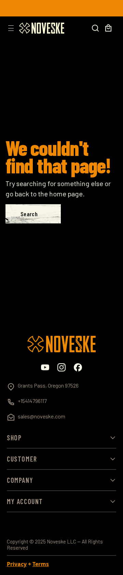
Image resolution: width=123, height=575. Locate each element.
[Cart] (108, 28)
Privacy (17, 564)
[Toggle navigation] (10, 28)
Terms (40, 564)
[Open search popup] (95, 28)
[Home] (41, 28)
